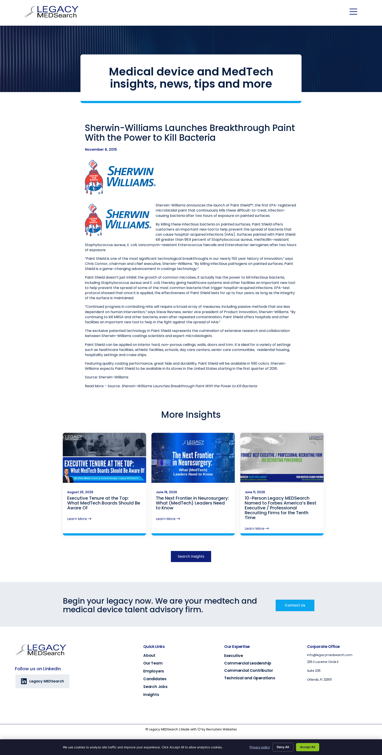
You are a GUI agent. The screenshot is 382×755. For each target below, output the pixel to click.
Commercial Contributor (248, 670)
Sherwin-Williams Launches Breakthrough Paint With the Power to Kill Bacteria (189, 386)
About (149, 655)
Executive (233, 655)
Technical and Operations (249, 678)
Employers (153, 671)
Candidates (154, 679)
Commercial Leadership (247, 663)
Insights (151, 694)
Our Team (152, 663)
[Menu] (353, 11)
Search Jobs (155, 686)
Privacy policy (260, 747)
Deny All (283, 747)
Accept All (307, 747)
